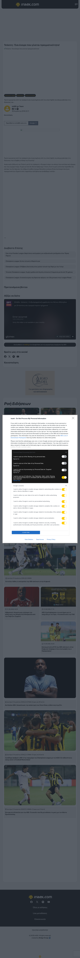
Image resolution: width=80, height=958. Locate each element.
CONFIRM (26, 532)
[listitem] (40, 452)
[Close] (74, 419)
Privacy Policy (51, 539)
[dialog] (40, 479)
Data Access (40, 539)
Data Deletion (29, 539)
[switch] (64, 456)
